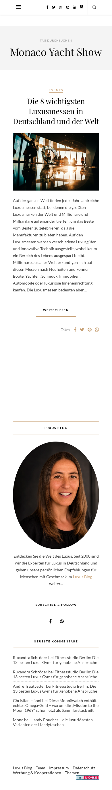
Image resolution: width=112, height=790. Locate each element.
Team (40, 767)
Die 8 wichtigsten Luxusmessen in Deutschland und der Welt (56, 111)
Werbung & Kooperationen (37, 772)
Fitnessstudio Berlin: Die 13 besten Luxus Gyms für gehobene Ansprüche (56, 660)
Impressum (59, 767)
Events (56, 90)
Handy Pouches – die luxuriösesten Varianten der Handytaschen (53, 722)
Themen (72, 772)
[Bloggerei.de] (87, 778)
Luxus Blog (82, 576)
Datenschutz (84, 767)
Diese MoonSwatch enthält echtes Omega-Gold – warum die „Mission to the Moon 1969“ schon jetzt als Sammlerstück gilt (56, 705)
